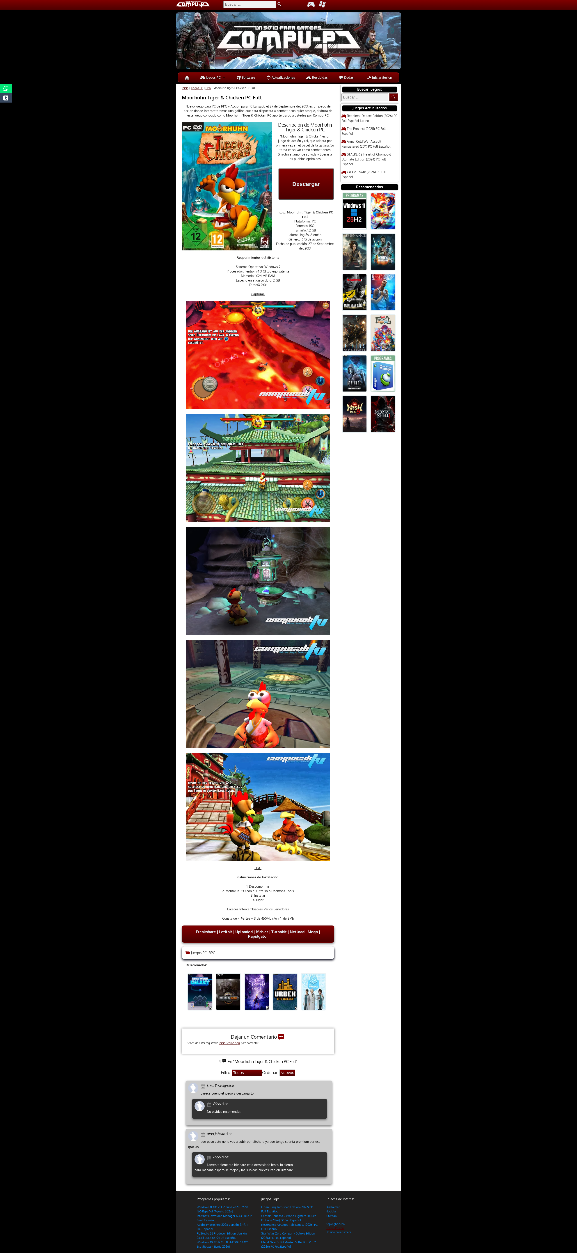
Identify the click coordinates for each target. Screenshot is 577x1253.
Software (248, 77)
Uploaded (244, 931)
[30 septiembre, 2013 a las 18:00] (204, 1134)
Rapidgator (258, 936)
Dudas (348, 77)
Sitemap (331, 1216)
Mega (313, 931)
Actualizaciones (283, 77)
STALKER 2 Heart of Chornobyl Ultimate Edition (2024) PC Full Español (366, 159)
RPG (208, 88)
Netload (297, 931)
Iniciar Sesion (381, 77)
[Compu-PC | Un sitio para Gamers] (288, 41)
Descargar (306, 184)
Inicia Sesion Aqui (229, 1043)
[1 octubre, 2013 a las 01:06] (210, 1157)
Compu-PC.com (335, 1228)
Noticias (331, 1211)
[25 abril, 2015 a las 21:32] (204, 1086)
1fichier (262, 931)
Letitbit (225, 931)
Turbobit (278, 931)
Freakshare (206, 931)
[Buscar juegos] (393, 97)
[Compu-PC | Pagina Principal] (187, 77)
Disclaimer (333, 1207)
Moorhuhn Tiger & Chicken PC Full (222, 97)
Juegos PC (213, 77)
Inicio (185, 88)
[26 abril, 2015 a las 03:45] (210, 1104)
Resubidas (319, 77)
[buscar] (279, 4)
